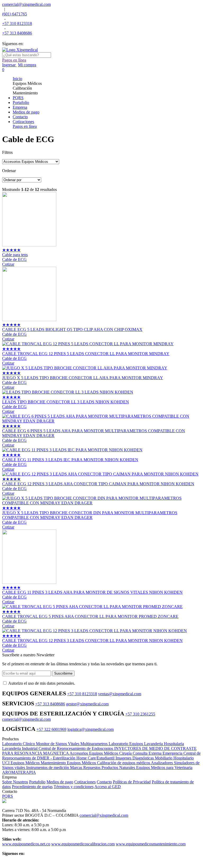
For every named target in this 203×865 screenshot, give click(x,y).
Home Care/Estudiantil (96, 758)
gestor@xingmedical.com (87, 704)
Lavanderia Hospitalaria (164, 743)
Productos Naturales (119, 767)
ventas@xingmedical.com (119, 694)
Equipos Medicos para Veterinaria (164, 767)
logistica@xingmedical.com (90, 729)
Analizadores (162, 763)
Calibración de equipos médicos (124, 763)
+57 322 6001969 (51, 729)
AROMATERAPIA (19, 772)
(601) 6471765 (14, 14)
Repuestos (92, 767)
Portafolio (37, 782)
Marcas (76, 767)
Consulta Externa (148, 753)
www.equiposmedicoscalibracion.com (83, 844)
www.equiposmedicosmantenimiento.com (151, 844)
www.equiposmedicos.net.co (26, 844)
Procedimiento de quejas (32, 786)
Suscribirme (63, 673)
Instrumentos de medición (48, 767)
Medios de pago (60, 782)
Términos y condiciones (74, 786)
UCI (6, 763)
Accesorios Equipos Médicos (94, 753)
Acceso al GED (107, 786)
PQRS (7, 796)
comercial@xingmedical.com (26, 4)
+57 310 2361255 (140, 714)
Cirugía (126, 753)
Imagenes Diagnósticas (135, 758)
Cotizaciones (85, 782)
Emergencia (173, 753)
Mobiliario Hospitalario (174, 758)
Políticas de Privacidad (132, 782)
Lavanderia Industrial (20, 748)
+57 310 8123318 (17, 23)
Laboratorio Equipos (126, 743)
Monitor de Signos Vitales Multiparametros (72, 743)
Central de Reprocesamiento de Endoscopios (76, 748)
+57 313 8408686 (17, 33)
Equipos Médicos (26, 763)
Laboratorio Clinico (19, 743)
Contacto (104, 782)
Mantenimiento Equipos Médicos (69, 763)
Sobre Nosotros (15, 782)
